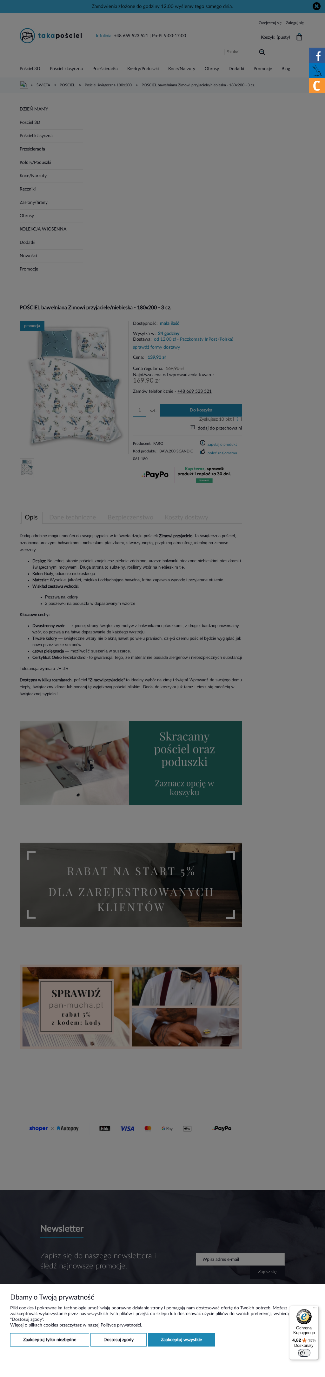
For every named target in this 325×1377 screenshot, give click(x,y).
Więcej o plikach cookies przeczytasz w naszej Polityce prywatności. (76, 1325)
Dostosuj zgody (118, 1340)
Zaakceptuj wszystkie (181, 1340)
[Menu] (315, 1309)
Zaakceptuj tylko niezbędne (49, 1340)
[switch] (304, 1353)
